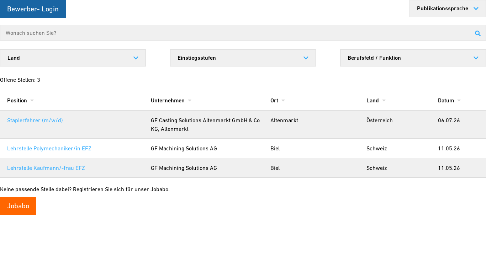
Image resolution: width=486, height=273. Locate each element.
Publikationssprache (442, 8)
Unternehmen (168, 100)
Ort (275, 100)
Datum (446, 100)
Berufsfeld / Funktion (374, 57)
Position (17, 100)
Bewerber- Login (33, 9)
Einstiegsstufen (197, 57)
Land (13, 57)
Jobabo (18, 206)
